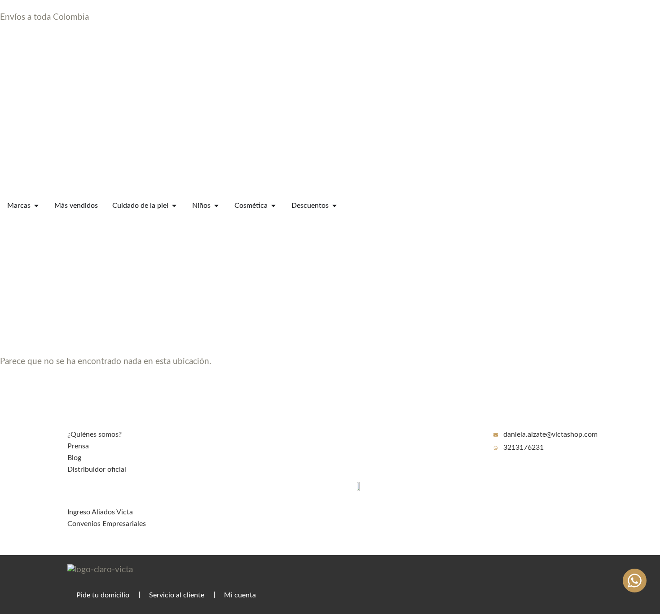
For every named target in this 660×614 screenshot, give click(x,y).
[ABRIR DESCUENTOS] (334, 205)
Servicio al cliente (176, 595)
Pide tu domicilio (102, 595)
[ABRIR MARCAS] (36, 205)
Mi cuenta (240, 595)
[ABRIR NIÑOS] (216, 205)
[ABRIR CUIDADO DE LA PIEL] (174, 205)
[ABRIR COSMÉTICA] (273, 205)
